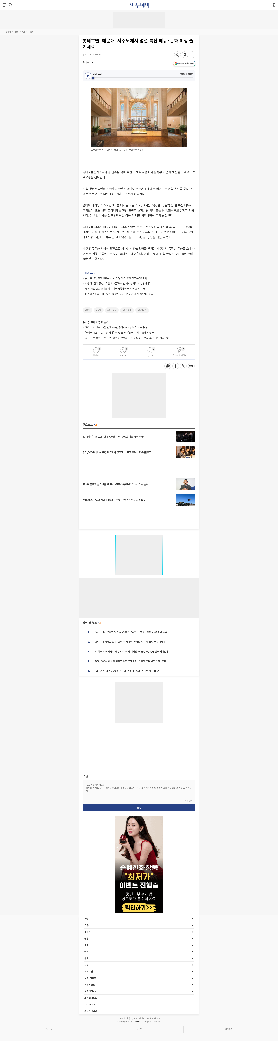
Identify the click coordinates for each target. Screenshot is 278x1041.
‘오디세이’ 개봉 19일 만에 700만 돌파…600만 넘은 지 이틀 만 (116, 327)
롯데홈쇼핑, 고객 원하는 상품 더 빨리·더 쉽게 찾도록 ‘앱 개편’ (116, 278)
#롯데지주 (127, 310)
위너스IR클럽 (90, 1011)
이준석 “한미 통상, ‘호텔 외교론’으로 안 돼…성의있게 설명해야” (117, 283)
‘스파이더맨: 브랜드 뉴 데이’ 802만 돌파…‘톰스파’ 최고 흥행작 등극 (119, 332)
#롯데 (87, 310)
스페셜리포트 (90, 997)
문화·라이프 (20, 31)
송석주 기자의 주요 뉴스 (96, 322)
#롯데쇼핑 (142, 310)
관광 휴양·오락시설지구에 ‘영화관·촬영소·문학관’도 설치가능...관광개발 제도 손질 (127, 337)
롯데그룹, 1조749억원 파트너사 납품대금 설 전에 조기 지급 (115, 288)
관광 (31, 31)
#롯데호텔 (111, 310)
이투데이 (7, 31)
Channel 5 (89, 1004)
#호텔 (98, 310)
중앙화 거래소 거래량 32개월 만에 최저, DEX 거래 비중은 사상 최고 (119, 293)
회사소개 (49, 1029)
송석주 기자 (88, 62)
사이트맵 (229, 1029)
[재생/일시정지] (88, 75)
